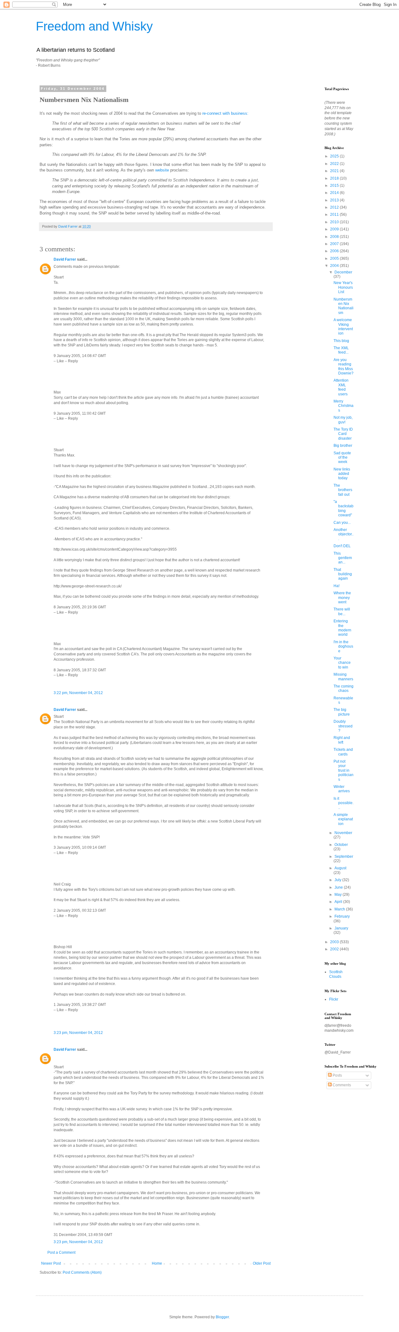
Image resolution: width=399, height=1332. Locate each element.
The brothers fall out (343, 490)
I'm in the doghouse (343, 646)
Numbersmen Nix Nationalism (343, 306)
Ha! (336, 586)
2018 (335, 178)
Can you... (342, 522)
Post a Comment (61, 1252)
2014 (335, 193)
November (343, 833)
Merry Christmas (343, 406)
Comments (341, 1085)
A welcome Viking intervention (343, 326)
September (343, 856)
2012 (335, 207)
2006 (335, 251)
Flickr (333, 999)
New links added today (342, 473)
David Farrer (65, 259)
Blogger (222, 1317)
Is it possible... (343, 803)
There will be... (342, 611)
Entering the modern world (342, 628)
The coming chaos (343, 688)
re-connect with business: (225, 113)
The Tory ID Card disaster (343, 434)
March (340, 909)
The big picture (342, 711)
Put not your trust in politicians (343, 770)
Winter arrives (342, 788)
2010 (335, 222)
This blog (341, 341)
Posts (337, 1075)
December (343, 272)
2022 (335, 164)
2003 (335, 942)
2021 (335, 171)
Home (157, 1263)
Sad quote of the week (342, 457)
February (342, 916)
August (340, 868)
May (338, 894)
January (341, 928)
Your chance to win (342, 662)
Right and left (342, 740)
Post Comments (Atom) (82, 1272)
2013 (335, 200)
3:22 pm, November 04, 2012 (78, 693)
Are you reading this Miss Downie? (343, 366)
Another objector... (343, 534)
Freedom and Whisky (94, 26)
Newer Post (51, 1263)
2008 (335, 236)
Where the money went (342, 597)
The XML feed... (341, 350)
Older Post (262, 1263)
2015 (335, 185)
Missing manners (343, 676)
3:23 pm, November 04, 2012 (78, 1032)
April (338, 902)
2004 (335, 265)
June (339, 887)
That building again (343, 574)
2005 (335, 258)
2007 (335, 244)
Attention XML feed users (341, 387)
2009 (335, 229)
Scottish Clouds (336, 974)
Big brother (343, 445)
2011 (335, 214)
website (162, 170)
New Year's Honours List (343, 287)
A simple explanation (343, 819)
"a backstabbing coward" (343, 508)
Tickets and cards (343, 751)
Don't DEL (342, 546)
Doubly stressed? (343, 726)
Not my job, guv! (343, 419)
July (338, 880)
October (341, 844)
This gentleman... (343, 558)
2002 (335, 949)
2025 (335, 156)
